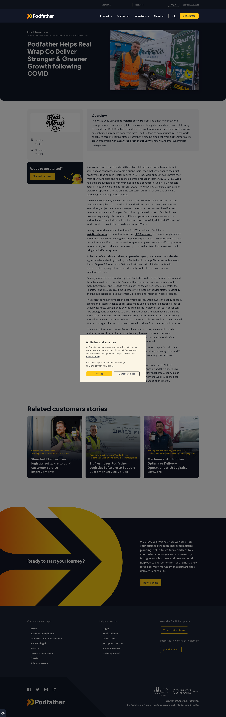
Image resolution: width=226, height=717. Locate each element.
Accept (99, 373)
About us (159, 16)
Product (104, 16)
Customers (123, 16)
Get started (189, 15)
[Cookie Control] (3, 713)
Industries (140, 16)
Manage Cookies (126, 373)
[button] (174, 16)
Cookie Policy (93, 356)
